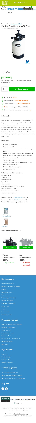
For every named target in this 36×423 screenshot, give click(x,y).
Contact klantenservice (7, 284)
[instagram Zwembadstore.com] (6, 389)
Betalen (3, 289)
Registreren (4, 354)
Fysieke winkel (5, 312)
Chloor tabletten (6, 330)
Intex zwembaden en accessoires (10, 339)
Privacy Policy (5, 306)
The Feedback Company (21, 414)
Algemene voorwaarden (8, 303)
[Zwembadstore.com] (5, 3)
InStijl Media (24, 410)
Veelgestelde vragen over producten (11, 325)
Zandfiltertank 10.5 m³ (16, 24)
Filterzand (4, 227)
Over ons (3, 309)
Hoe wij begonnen (6, 315)
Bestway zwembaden (7, 341)
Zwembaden (4, 344)
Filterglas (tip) (6, 216)
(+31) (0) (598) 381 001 (11, 373)
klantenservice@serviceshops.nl (13, 375)
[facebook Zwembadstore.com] (2, 389)
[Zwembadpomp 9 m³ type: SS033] (10, 242)
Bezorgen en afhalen (7, 292)
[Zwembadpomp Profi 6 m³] (26, 242)
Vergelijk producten (7, 363)
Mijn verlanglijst (5, 360)
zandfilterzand (18, 198)
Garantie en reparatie (7, 301)
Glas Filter (17, 200)
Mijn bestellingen (6, 357)
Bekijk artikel (10, 247)
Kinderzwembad (5, 336)
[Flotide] (27, 62)
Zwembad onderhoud (7, 333)
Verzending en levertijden (8, 298)
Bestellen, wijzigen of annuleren (10, 287)
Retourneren (5, 295)
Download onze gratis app (8, 327)
